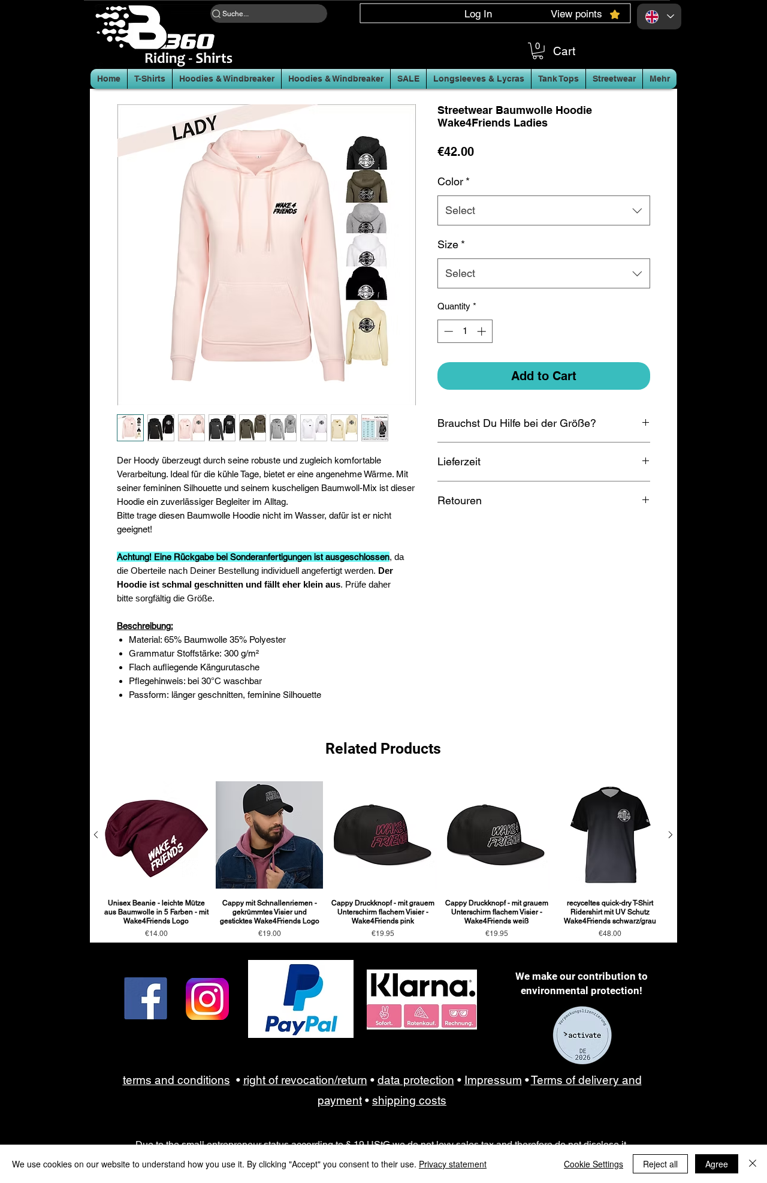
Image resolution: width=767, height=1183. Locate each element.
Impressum (493, 1079)
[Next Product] (671, 835)
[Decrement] (447, 331)
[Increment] (483, 331)
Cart (564, 51)
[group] (383, 860)
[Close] (752, 1163)
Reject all (660, 1164)
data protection (416, 1079)
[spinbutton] (465, 331)
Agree (716, 1164)
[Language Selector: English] (659, 16)
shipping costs (409, 1100)
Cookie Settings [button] (593, 1164)
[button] (538, 51)
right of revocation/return (305, 1079)
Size (451, 244)
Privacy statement (453, 1164)
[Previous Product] (96, 835)
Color (453, 181)
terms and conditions (176, 1079)
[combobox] (543, 210)
